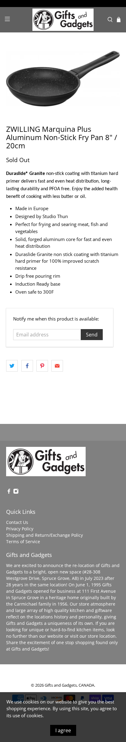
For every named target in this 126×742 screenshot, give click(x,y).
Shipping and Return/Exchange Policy (44, 535)
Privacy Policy (19, 529)
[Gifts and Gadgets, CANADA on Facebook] (9, 492)
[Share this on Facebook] (27, 366)
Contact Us (17, 522)
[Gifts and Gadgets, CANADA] (62, 20)
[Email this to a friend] (57, 366)
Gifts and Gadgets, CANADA (69, 685)
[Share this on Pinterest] (42, 366)
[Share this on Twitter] (12, 366)
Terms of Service (23, 541)
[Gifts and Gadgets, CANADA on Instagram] (16, 492)
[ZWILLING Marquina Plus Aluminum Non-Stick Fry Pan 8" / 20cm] (63, 78)
